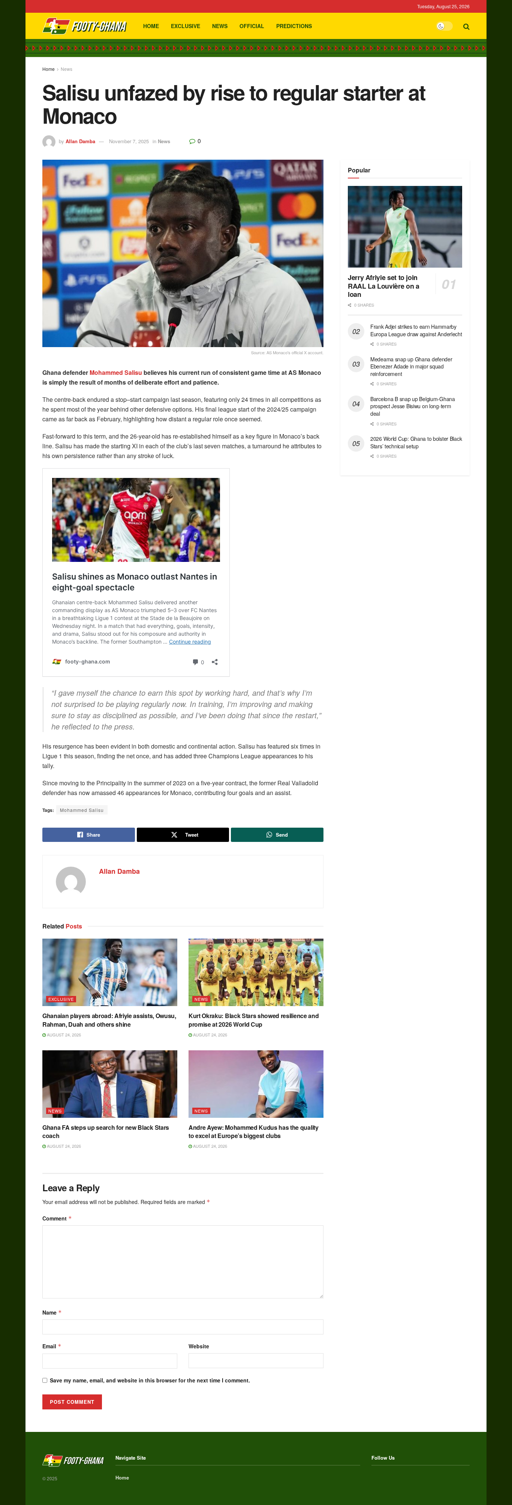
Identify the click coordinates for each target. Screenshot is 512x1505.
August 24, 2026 (63, 1035)
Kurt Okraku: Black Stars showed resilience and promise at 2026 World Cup (254, 1019)
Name (52, 1312)
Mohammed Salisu (116, 372)
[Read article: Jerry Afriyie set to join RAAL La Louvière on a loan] (405, 227)
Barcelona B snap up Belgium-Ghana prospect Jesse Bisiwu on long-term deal (412, 406)
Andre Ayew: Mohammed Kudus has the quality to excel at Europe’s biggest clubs (254, 1131)
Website (199, 1346)
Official (252, 26)
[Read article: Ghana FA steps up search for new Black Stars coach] (109, 1084)
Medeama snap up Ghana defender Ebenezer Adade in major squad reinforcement (411, 366)
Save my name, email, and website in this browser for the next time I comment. (150, 1380)
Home (151, 26)
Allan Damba (80, 141)
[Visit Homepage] (84, 26)
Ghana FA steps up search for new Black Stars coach (105, 1131)
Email (51, 1346)
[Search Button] (466, 25)
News (220, 26)
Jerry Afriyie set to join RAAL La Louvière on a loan (383, 286)
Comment (57, 1218)
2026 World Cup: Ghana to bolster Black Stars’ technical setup (416, 442)
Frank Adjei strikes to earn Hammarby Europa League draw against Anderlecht (416, 330)
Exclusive (185, 26)
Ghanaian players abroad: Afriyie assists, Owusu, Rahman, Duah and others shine (109, 1019)
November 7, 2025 (129, 141)
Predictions (294, 26)
